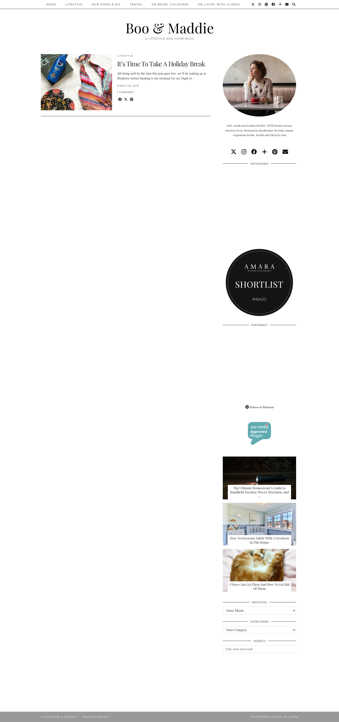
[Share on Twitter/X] (126, 99)
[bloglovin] (264, 152)
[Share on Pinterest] (131, 99)
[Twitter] (253, 4)
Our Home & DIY (106, 4)
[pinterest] (274, 152)
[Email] (287, 4)
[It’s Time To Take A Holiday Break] (76, 82)
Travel (136, 4)
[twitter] (233, 152)
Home (51, 4)
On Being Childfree (170, 4)
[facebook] (254, 152)
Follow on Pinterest (261, 407)
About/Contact (96, 716)
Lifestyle (74, 4)
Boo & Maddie (169, 27)
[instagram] (243, 152)
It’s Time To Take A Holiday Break (161, 63)
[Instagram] (260, 4)
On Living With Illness (219, 4)
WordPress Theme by (274, 716)
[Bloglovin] (280, 4)
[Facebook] (273, 4)
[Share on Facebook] (120, 99)
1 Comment (125, 92)
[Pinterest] (266, 4)
